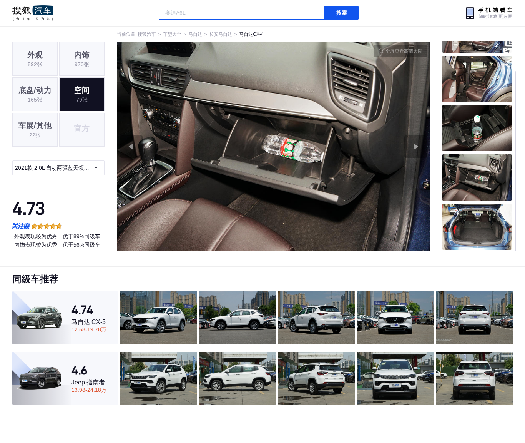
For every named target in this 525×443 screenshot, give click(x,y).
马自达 (195, 34)
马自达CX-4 (251, 34)
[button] (195, 146)
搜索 (341, 13)
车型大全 (172, 34)
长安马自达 (220, 34)
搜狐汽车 (32, 13)
